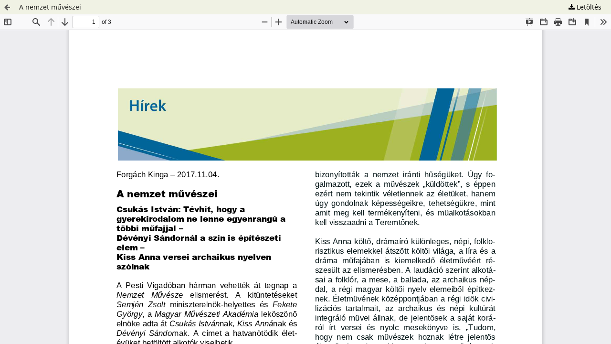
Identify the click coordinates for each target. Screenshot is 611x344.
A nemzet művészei (50, 6)
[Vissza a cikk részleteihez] (7, 7)
